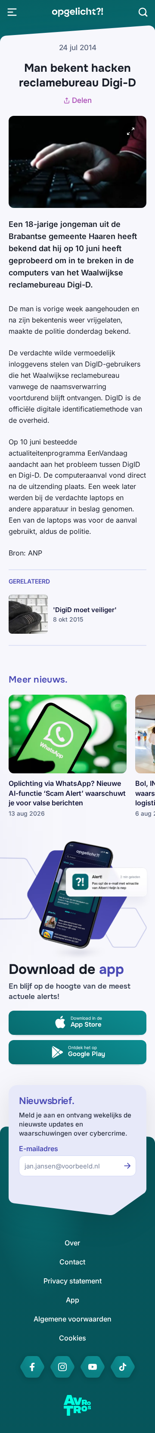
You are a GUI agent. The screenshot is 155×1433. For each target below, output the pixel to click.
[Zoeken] (143, 12)
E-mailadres (38, 1149)
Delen (82, 100)
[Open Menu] (12, 12)
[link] (77, 12)
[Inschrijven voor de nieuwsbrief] (127, 1166)
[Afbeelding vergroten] (131, 131)
